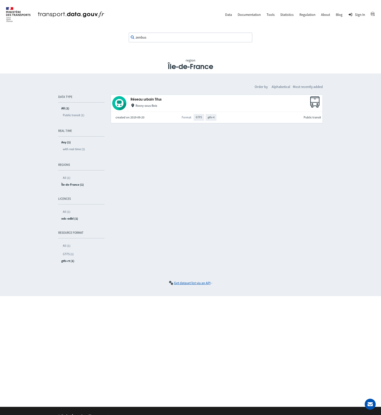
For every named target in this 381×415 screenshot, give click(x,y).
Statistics (287, 14)
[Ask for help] (370, 404)
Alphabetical (281, 86)
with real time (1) (74, 149)
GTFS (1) (68, 254)
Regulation (307, 14)
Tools (271, 14)
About (325, 14)
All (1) (66, 178)
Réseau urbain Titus (146, 99)
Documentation (249, 14)
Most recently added (308, 86)
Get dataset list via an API (192, 283)
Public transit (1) (73, 115)
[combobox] (190, 37)
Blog (339, 14)
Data (228, 14)
